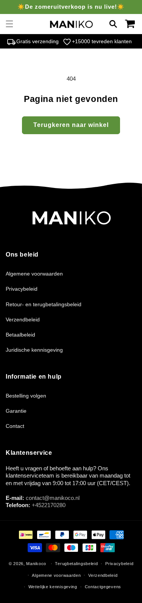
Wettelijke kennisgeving (52, 586)
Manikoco (36, 563)
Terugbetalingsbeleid (76, 563)
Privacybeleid (21, 289)
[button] (9, 24)
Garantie (16, 411)
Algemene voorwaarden (34, 274)
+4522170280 (49, 505)
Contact (15, 426)
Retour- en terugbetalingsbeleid (43, 304)
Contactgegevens (103, 586)
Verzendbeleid (23, 319)
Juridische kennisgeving (34, 350)
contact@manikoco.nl (53, 498)
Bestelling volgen (26, 396)
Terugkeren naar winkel (71, 125)
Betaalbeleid (20, 335)
